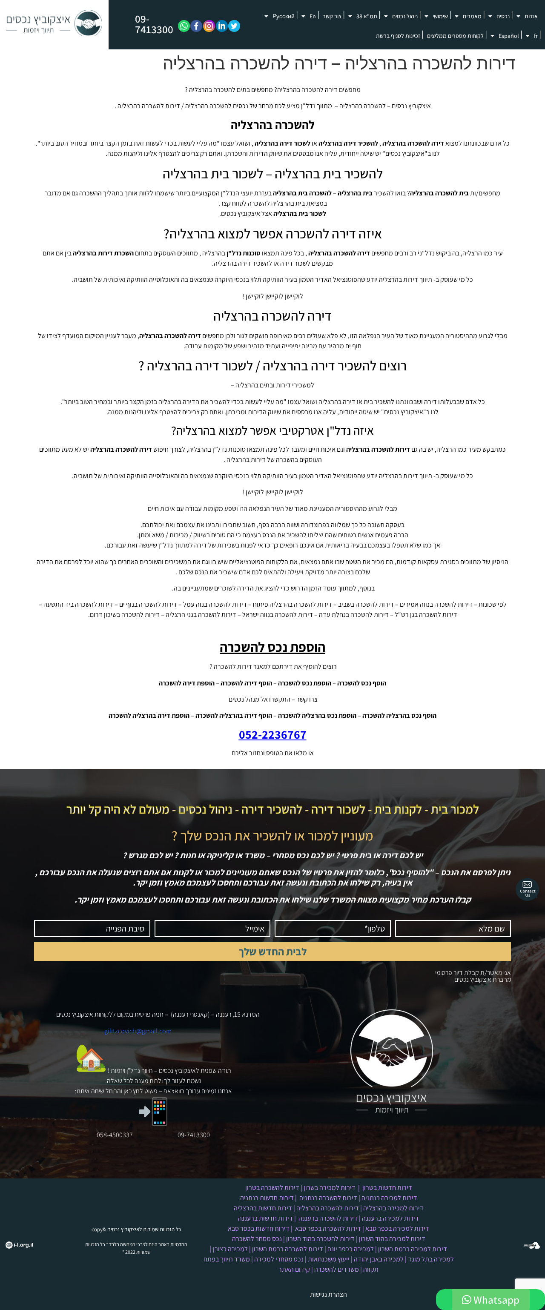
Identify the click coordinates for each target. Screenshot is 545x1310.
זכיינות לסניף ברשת (398, 36)
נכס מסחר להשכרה (257, 1238)
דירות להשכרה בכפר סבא (328, 1228)
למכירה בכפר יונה (350, 1248)
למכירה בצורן (230, 1248)
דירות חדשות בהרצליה (263, 1208)
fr (536, 36)
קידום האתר (294, 1269)
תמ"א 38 (366, 16)
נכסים (503, 16)
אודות (531, 16)
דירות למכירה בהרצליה (393, 1208)
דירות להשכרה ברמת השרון (287, 1248)
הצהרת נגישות (328, 1294)
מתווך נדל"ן (316, 105)
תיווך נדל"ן (139, 1070)
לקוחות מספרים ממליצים (455, 36)
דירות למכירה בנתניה (389, 1197)
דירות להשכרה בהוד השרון (320, 1238)
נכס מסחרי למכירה (279, 1259)
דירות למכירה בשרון (330, 1187)
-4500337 (120, 1134)
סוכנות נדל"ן (244, 253)
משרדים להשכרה (336, 1269)
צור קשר (332, 16)
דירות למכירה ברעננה (390, 1218)
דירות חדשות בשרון (387, 1187)
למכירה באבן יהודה (379, 1259)
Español (509, 36)
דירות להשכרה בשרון (272, 1187)
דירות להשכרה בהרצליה (327, 1208)
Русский (283, 16)
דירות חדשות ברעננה (265, 1218)
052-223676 (269, 734)
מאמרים (472, 16)
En (313, 16)
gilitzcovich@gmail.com (138, 1030)
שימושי (440, 16)
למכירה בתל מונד (431, 1259)
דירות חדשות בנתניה (267, 1197)
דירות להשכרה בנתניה (328, 1197)
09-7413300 (154, 23)
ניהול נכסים (405, 16)
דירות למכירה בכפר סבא (397, 1228)
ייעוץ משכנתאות (329, 1259)
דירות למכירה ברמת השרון (412, 1248)
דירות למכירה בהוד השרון (392, 1238)
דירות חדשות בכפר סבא (259, 1228)
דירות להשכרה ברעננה (328, 1218)
